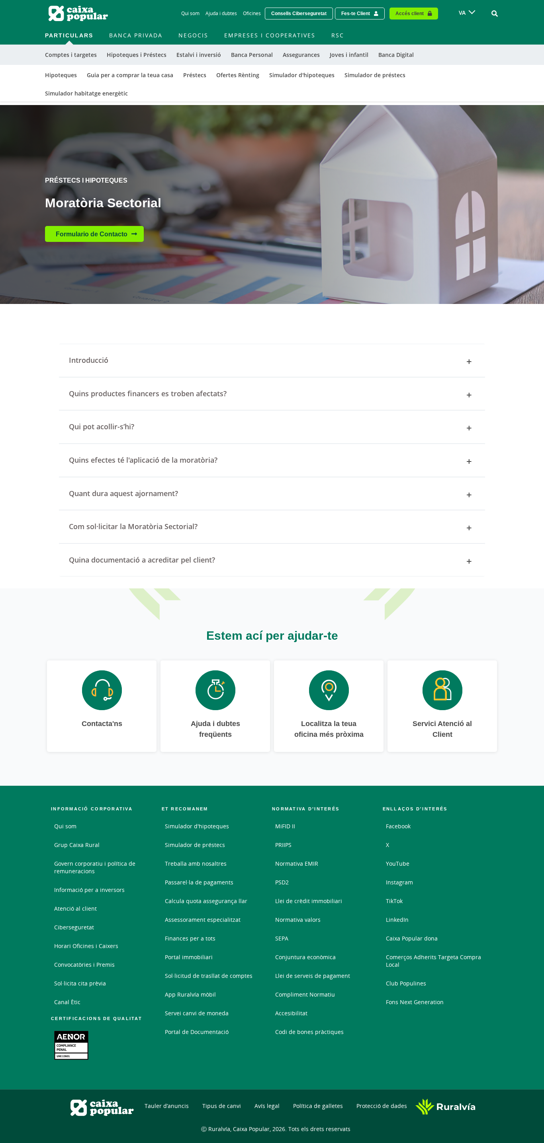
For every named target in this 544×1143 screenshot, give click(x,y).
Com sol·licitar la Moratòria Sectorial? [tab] (133, 526)
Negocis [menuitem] (193, 35)
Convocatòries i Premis (84, 964)
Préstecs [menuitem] (194, 75)
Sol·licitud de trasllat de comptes (208, 975)
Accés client (409, 13)
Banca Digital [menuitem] (396, 54)
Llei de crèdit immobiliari (308, 901)
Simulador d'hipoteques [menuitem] (302, 75)
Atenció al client (75, 908)
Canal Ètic (67, 1002)
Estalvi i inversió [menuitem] (198, 54)
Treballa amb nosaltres (196, 863)
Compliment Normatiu (305, 994)
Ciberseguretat (74, 927)
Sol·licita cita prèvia (80, 983)
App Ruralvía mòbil (190, 994)
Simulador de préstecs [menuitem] (374, 75)
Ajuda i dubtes (221, 13)
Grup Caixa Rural (77, 845)
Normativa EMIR (296, 863)
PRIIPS (283, 845)
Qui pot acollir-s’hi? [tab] (101, 426)
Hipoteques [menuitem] (61, 75)
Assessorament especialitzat (203, 919)
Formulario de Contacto (91, 234)
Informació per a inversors (89, 890)
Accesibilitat (291, 1013)
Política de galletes (318, 1105)
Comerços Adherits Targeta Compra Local (433, 960)
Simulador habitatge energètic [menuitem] (86, 93)
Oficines (252, 13)
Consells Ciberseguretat (299, 13)
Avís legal (267, 1105)
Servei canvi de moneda (197, 1013)
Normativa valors (298, 919)
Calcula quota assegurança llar (206, 901)
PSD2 (282, 882)
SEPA (281, 938)
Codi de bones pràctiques (309, 1032)
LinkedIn (397, 919)
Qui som (190, 13)
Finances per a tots (190, 938)
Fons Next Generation (415, 1002)
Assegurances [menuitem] (301, 54)
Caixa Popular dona (412, 938)
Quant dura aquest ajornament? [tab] (123, 493)
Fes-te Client (355, 13)
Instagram (399, 882)
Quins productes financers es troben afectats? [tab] (148, 393)
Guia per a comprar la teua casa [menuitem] (130, 75)
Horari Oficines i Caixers (86, 946)
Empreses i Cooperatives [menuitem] (269, 35)
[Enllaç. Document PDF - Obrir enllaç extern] (71, 1045)
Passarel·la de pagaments (199, 882)
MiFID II (285, 826)
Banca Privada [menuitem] (135, 35)
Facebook (398, 826)
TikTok (394, 901)
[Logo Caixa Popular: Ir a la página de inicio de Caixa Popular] (79, 13)
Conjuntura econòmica (305, 957)
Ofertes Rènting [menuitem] (237, 75)
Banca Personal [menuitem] (252, 54)
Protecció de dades (381, 1105)
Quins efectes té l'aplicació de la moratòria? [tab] (143, 460)
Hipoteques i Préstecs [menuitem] (136, 54)
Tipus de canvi (221, 1105)
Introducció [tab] (88, 360)
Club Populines (406, 983)
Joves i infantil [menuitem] (349, 54)
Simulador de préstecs (195, 845)
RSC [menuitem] (337, 35)
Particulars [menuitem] (69, 35)
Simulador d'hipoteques (197, 826)
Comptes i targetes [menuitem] (71, 54)
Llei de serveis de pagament (312, 975)
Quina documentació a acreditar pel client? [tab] (142, 560)
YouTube (397, 863)
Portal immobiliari (189, 957)
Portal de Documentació (197, 1032)
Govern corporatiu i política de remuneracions (94, 867)
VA (462, 12)
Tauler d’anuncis (167, 1105)
